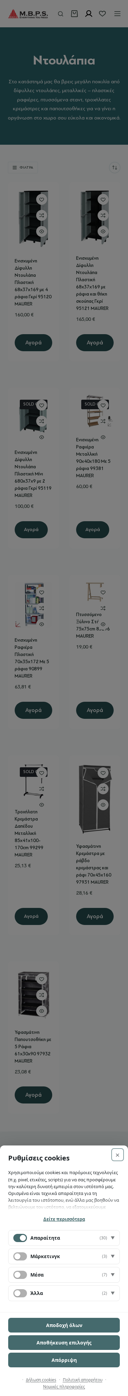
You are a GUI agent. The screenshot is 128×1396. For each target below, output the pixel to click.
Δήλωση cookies (41, 1380)
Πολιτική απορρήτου (82, 1380)
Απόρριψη (64, 1360)
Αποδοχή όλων (64, 1325)
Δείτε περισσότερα (64, 1219)
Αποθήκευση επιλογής (64, 1342)
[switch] (20, 1256)
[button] (64, 1237)
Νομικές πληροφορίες (64, 1387)
